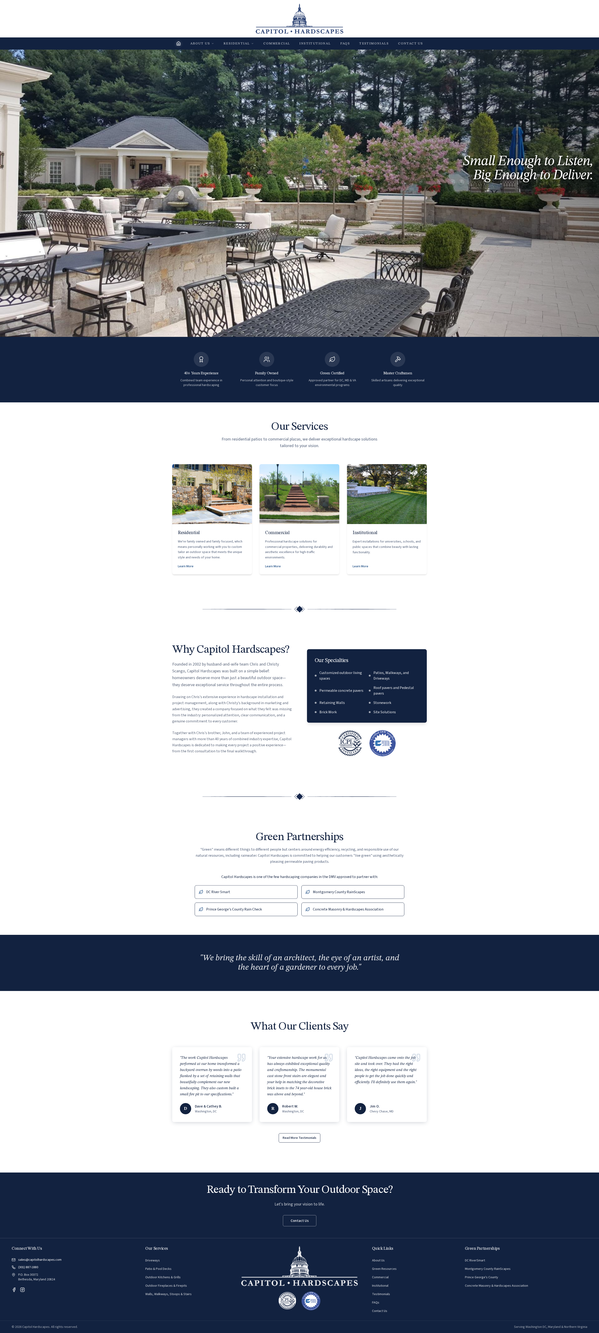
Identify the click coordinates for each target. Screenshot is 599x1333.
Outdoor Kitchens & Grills (163, 1277)
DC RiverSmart (475, 1260)
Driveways (152, 1260)
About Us (200, 43)
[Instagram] (22, 1289)
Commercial (276, 43)
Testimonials (374, 43)
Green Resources (384, 1269)
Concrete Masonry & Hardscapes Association (496, 1285)
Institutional (315, 43)
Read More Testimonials (299, 1138)
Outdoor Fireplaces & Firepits (166, 1285)
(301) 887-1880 (28, 1267)
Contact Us (410, 43)
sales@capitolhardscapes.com (40, 1259)
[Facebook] (14, 1289)
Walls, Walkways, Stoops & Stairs (168, 1294)
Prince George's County (481, 1277)
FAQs (345, 43)
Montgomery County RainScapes (488, 1269)
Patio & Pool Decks (158, 1269)
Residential (236, 43)
